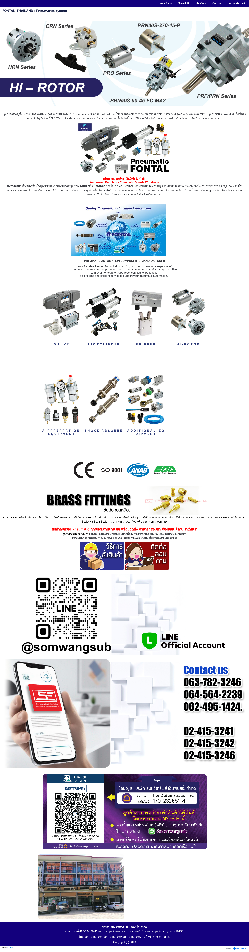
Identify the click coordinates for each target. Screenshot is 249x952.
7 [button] (135, 101)
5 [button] (126, 101)
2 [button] (113, 101)
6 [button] (131, 101)
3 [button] (118, 101)
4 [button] (122, 101)
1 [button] (109, 101)
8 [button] (139, 101)
